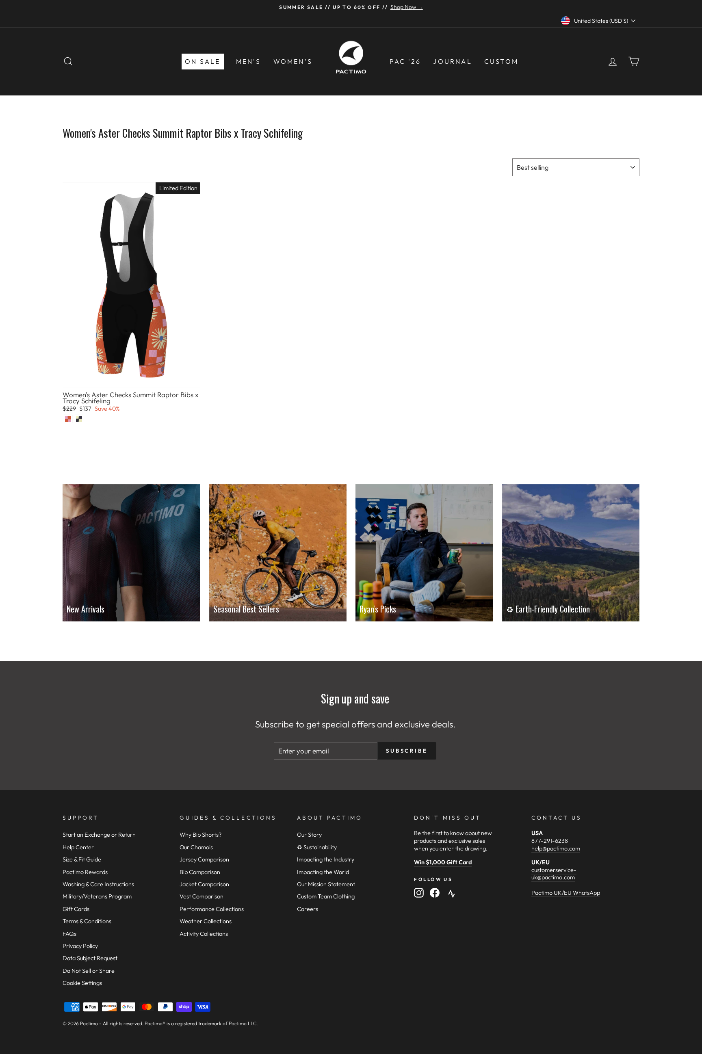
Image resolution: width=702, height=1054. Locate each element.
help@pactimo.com (555, 848)
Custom (501, 61)
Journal (452, 61)
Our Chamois (196, 847)
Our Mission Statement (326, 884)
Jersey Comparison (204, 859)
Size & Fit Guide (82, 859)
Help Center (78, 847)
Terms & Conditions (87, 921)
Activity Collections (204, 933)
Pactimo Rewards (85, 872)
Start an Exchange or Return (99, 834)
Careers (307, 909)
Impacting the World (323, 872)
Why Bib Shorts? (200, 834)
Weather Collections (206, 921)
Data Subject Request (90, 958)
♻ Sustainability (317, 847)
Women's (292, 61)
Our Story (309, 834)
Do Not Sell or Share (89, 970)
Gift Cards (76, 909)
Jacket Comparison (204, 884)
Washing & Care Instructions (98, 884)
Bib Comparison (200, 872)
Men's (248, 61)
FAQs (69, 933)
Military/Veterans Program (97, 896)
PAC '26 (405, 61)
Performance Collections (212, 909)
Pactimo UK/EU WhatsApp (565, 892)
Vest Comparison (201, 896)
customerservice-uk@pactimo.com (553, 873)
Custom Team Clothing (326, 896)
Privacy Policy (80, 946)
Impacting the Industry (325, 859)
